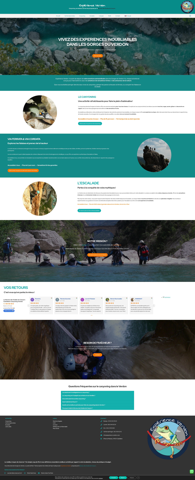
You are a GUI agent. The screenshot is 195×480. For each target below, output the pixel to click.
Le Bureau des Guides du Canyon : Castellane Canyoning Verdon (14, 300)
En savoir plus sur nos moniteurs (97, 255)
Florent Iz (37, 299)
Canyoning (82, 16)
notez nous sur (8, 310)
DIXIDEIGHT (138, 299)
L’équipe (101, 16)
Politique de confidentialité (60, 426)
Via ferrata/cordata (70, 16)
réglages (101, 478)
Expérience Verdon (92, 5)
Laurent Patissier (90, 299)
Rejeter (123, 477)
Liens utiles (8, 426)
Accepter (113, 477)
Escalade (92, 16)
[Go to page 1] (91, 315)
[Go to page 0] (90, 315)
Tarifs (109, 16)
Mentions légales (57, 421)
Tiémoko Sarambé (65, 299)
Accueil (58, 16)
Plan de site (56, 428)
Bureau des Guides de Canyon (106, 8)
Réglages (132, 477)
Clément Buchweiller (116, 299)
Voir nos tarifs (97, 56)
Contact (117, 16)
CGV (54, 423)
